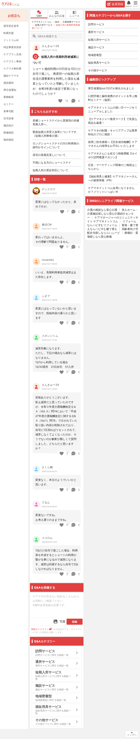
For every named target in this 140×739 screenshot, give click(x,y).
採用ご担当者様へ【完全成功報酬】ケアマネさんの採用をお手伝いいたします (112, 144)
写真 (62, 621)
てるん (46, 502)
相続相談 (8, 139)
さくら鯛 (47, 467)
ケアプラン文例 (12, 54)
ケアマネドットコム (11, 4)
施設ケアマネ (11, 75)
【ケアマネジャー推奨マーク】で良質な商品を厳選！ (112, 121)
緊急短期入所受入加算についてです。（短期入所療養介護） (56, 133)
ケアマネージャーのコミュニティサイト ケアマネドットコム (112, 219)
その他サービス (97, 70)
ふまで (46, 296)
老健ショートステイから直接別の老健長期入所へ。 (56, 122)
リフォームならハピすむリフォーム (111, 223)
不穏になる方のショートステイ (52, 162)
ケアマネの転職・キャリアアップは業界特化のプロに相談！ (112, 132)
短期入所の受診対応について (50, 170)
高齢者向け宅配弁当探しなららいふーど (112, 230)
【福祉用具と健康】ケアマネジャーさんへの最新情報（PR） (112, 178)
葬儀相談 (8, 132)
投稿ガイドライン (40, 629)
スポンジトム (50, 336)
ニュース (74, 15)
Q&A (39, 15)
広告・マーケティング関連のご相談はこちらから (112, 166)
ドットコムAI (11, 40)
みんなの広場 (56, 15)
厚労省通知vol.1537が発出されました (111, 88)
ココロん (47, 538)
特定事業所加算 (12, 47)
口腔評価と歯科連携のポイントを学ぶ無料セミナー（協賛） (112, 98)
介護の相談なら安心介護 (102, 210)
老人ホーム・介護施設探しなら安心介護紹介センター (112, 213)
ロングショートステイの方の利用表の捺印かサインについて (56, 145)
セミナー (8, 104)
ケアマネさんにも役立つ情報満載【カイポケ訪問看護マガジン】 (112, 155)
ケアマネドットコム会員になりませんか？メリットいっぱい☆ (111, 189)
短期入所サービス (43, 25)
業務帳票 (8, 96)
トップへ (132, 734)
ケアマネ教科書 (12, 68)
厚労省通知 (9, 89)
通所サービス (96, 32)
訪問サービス (96, 24)
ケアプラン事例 (12, 61)
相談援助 (8, 82)
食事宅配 (8, 111)
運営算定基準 (11, 25)
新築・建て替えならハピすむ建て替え (112, 227)
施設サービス (96, 47)
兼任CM (47, 224)
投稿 (74, 621)
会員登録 (117, 4)
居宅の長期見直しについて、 (50, 155)
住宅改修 (8, 118)
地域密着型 (95, 55)
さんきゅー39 (50, 46)
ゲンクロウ (48, 189)
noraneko (48, 259)
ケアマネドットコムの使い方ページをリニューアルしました (112, 109)
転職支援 (8, 32)
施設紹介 (8, 125)
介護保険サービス (71, 21)
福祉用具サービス (99, 62)
